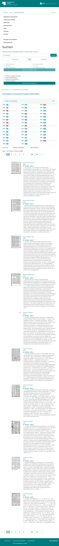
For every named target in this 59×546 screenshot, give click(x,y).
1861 (4, 119)
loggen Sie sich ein (8, 89)
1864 (4, 128)
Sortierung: (5, 147)
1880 (22, 134)
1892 (41, 128)
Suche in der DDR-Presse (29, 70)
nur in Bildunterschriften (38, 67)
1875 (22, 119)
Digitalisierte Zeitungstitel (10, 17)
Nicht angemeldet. (53, 540)
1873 (22, 113)
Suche (11, 12)
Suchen (53, 55)
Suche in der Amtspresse (29, 83)
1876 (22, 122)
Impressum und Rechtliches (19, 540)
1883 (22, 143)
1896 (41, 140)
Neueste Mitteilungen (11, 77)
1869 (4, 143)
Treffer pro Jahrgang (11, 101)
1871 (22, 107)
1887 (41, 113)
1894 (41, 134)
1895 (41, 137)
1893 (41, 131)
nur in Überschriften (37, 64)
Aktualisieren (34, 147)
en (55, 12)
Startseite (5, 12)
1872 (22, 110)
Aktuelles (6, 31)
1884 (41, 104)
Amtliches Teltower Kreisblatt (13, 76)
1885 (41, 107)
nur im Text (35, 66)
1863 (4, 125)
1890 (41, 122)
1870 (22, 104)
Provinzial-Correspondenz (12, 79)
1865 (4, 131)
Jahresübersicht (8, 25)
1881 (22, 137)
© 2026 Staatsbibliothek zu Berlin (19, 543)
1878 (22, 128)
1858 (4, 110)
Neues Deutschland (10, 67)
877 (37, 154)
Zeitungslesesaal (8, 42)
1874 (22, 116)
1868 (4, 140)
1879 (22, 131)
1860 (4, 116)
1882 (22, 140)
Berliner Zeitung (9, 64)
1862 (4, 122)
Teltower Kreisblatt (10, 81)
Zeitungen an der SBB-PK (10, 39)
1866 (4, 134)
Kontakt (6, 34)
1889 (41, 119)
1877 (22, 125)
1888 (41, 116)
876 (32, 154)
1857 (4, 107)
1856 (4, 104)
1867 (4, 137)
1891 (41, 125)
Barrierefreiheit (31, 540)
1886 (41, 110)
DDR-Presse (7, 22)
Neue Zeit (7, 66)
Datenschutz (7, 540)
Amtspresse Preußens (9, 19)
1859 (4, 113)
